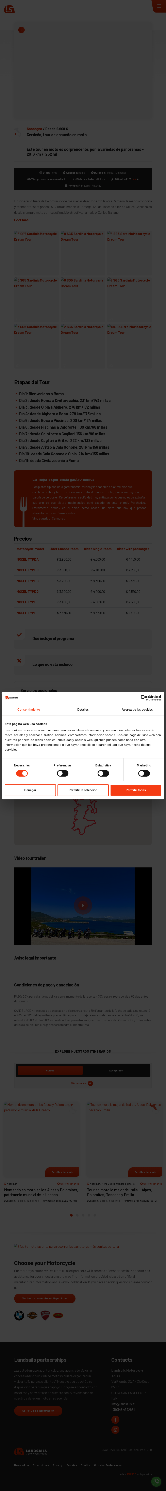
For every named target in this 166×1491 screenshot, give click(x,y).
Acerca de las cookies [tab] (137, 709)
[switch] (62, 773)
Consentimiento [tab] (28, 709)
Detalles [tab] (83, 709)
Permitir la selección (83, 790)
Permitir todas (136, 790)
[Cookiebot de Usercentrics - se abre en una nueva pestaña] (143, 698)
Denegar (30, 790)
